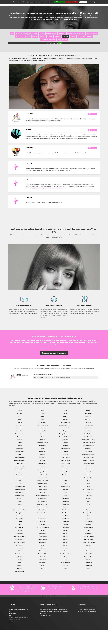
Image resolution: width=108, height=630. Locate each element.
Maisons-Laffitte (42, 554)
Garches (42, 439)
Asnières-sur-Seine (20, 425)
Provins (65, 568)
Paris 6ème (65, 542)
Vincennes (88, 559)
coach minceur (33, 33)
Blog (10, 615)
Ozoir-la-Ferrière (65, 486)
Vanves (88, 518)
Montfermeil (65, 428)
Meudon (65, 416)
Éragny (42, 410)
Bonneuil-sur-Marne (20, 457)
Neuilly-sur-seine (65, 463)
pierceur (73, 36)
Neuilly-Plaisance (65, 457)
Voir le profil (93, 114)
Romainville (88, 422)
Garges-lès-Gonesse (42, 442)
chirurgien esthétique (21, 33)
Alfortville (19, 413)
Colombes (19, 530)
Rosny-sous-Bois (88, 425)
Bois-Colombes (19, 448)
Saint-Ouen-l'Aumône (88, 460)
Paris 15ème (65, 513)
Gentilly (42, 448)
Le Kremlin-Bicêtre (42, 498)
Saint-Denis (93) (88, 436)
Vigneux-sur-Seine (88, 527)
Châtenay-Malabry (19, 495)
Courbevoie (19, 548)
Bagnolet (19, 439)
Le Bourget (42, 492)
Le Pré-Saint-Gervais (42, 513)
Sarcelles (88, 469)
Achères (19, 410)
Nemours (65, 454)
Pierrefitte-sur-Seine (65, 554)
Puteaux (88, 410)
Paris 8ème (65, 548)
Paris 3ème (65, 533)
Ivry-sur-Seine (42, 472)
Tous (12, 33)
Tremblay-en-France (88, 513)
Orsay (65, 480)
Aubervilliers (20, 431)
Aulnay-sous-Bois (19, 434)
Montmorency (65, 439)
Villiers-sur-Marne (88, 556)
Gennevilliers (42, 445)
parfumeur (58, 36)
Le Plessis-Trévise (42, 510)
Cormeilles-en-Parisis (19, 542)
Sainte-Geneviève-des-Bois (88, 439)
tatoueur (64, 39)
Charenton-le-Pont (19, 492)
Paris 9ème (65, 551)
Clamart (20, 521)
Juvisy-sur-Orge (43, 477)
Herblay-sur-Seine (42, 463)
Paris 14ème (65, 510)
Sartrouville (88, 472)
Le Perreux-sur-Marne (42, 504)
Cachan (20, 480)
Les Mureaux (42, 524)
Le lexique (11, 625)
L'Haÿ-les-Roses (43, 536)
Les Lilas (42, 521)
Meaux (65, 410)
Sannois (88, 466)
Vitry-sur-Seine (88, 565)
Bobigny (20, 445)
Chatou (20, 501)
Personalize (82, 2)
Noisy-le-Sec (65, 474)
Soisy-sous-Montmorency (88, 489)
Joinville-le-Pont (43, 474)
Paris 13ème (65, 507)
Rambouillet (88, 413)
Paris (65, 495)
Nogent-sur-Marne (65, 466)
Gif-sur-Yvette (42, 451)
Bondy (19, 454)
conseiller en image (51, 33)
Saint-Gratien (88, 448)
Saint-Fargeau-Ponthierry (88, 442)
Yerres (88, 568)
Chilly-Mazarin (19, 515)
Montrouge (65, 445)
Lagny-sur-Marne (42, 486)
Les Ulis (43, 530)
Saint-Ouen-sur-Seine (88, 463)
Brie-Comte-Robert (20, 469)
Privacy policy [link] (91, 2)
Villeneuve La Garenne (88, 536)
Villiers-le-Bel (88, 554)
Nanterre (65, 451)
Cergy (19, 483)
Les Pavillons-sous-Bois (43, 527)
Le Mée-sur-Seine (42, 501)
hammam (34, 36)
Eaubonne (19, 565)
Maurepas (42, 568)
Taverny (88, 501)
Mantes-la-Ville (42, 562)
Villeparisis (88, 545)
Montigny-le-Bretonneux (65, 434)
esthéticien (62, 33)
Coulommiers (19, 545)
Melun (65, 413)
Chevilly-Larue (19, 513)
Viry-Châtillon (88, 562)
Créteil (19, 551)
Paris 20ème (65, 527)
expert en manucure (92, 33)
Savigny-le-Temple (88, 474)
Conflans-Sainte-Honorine (19, 536)
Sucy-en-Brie (88, 495)
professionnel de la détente (85, 36)
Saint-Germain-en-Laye (88, 445)
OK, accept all (60, 2)
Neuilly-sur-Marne (65, 460)
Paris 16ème (65, 515)
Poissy (65, 559)
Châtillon (19, 498)
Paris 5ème (65, 539)
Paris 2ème (65, 530)
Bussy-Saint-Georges (19, 477)
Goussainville (42, 457)
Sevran (88, 483)
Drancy (19, 559)
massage (50, 36)
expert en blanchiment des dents (76, 33)
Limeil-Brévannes (42, 539)
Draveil (19, 562)
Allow (60, 43)
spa (59, 39)
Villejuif (88, 530)
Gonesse (42, 454)
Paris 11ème (65, 501)
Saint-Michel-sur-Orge (88, 457)
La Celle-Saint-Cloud (42, 480)
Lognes (42, 545)
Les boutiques (12, 613)
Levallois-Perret (43, 533)
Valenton (88, 515)
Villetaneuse (88, 551)
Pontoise (65, 565)
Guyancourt (43, 460)
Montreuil (65, 442)
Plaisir (65, 556)
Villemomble (88, 533)
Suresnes (88, 498)
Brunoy (19, 472)
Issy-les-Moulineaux (42, 469)
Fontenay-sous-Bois (42, 428)
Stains (88, 492)
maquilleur (42, 36)
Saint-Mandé (88, 451)
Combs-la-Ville (19, 533)
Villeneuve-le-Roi (88, 539)
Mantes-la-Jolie (43, 559)
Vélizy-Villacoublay (88, 521)
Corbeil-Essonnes (19, 539)
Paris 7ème (65, 545)
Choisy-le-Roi (19, 518)
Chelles (20, 507)
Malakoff (42, 556)
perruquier (65, 36)
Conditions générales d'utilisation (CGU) (18, 617)
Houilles (43, 466)
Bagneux (19, 436)
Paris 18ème (65, 521)
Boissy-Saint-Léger (20, 451)
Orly (65, 477)
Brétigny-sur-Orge (19, 466)
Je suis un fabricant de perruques (54, 353)
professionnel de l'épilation (48, 39)
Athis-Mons (20, 428)
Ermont (42, 413)
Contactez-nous (13, 623)
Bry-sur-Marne (19, 474)
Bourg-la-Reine (19, 463)
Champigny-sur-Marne (19, 486)
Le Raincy (42, 515)
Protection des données (14, 619)
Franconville (43, 431)
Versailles (88, 524)
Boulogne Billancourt (19, 460)
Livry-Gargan (42, 542)
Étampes (42, 416)
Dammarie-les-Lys (19, 554)
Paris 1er (65, 524)
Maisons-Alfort (42, 551)
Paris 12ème (65, 504)
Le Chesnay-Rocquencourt (42, 495)
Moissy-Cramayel (65, 422)
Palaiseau (65, 489)
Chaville (20, 504)
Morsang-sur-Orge (65, 448)
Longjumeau (42, 548)
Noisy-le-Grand (65, 472)
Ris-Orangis (88, 416)
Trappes (88, 510)
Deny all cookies (72, 2)
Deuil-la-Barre (19, 556)
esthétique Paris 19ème (45, 615)
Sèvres (88, 486)
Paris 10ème (65, 498)
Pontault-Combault (65, 562)
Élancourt (19, 568)
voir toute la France (31, 313)
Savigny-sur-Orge (88, 477)
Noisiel (65, 469)
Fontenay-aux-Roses (42, 425)
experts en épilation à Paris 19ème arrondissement (51, 188)
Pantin (65, 492)
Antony (19, 416)
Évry (43, 419)
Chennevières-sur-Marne (19, 510)
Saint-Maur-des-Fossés (88, 454)
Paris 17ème (65, 518)
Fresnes (42, 434)
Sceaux (88, 480)
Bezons (20, 442)
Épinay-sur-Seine (19, 571)
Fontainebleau (42, 422)
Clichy (19, 524)
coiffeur (42, 33)
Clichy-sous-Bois (19, 527)
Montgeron (65, 431)
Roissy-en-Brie (88, 419)
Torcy (88, 507)
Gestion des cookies (14, 621)
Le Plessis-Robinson (42, 507)
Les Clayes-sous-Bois (42, 518)
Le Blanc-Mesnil (43, 489)
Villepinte (88, 548)
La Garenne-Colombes (42, 483)
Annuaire (11, 609)
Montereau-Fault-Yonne (65, 425)
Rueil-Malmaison (88, 428)
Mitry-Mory (65, 419)
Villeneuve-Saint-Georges (88, 542)
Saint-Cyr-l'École (88, 434)
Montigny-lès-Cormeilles (65, 436)
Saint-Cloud (88, 431)
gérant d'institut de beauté (23, 36)
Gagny (42, 436)
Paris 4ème (65, 536)
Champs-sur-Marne (20, 489)
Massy (42, 565)
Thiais (88, 504)
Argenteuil (19, 422)
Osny (65, 483)
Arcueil (19, 419)
